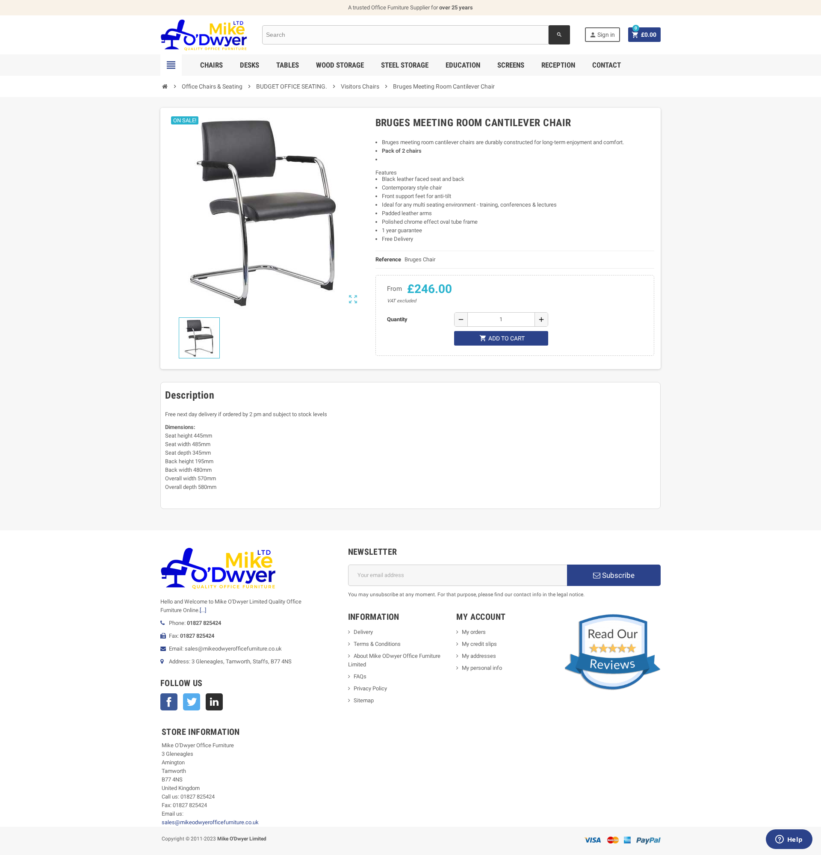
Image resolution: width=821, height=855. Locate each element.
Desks (249, 65)
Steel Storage (404, 65)
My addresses (479, 656)
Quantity (397, 319)
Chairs (211, 65)
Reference (388, 259)
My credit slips (479, 644)
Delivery (363, 632)
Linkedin (214, 701)
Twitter (191, 701)
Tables (287, 65)
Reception (558, 65)
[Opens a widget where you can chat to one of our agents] (788, 840)
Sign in (602, 34)
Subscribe (617, 575)
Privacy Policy (370, 688)
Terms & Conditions (377, 644)
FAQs (360, 676)
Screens (510, 65)
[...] (203, 610)
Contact (606, 65)
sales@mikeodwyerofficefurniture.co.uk (210, 822)
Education (463, 65)
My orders (474, 632)
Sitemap (364, 700)
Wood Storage (340, 65)
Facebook (168, 701)
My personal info (482, 668)
